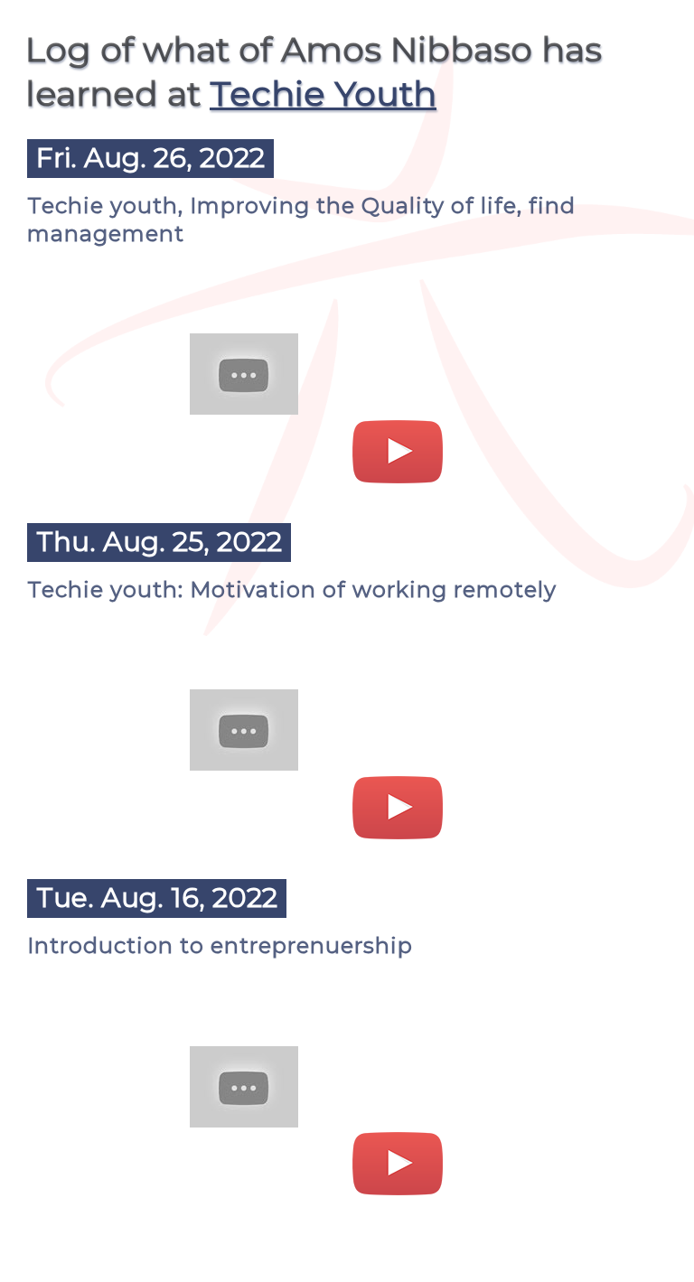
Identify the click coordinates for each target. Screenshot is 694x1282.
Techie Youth (323, 93)
